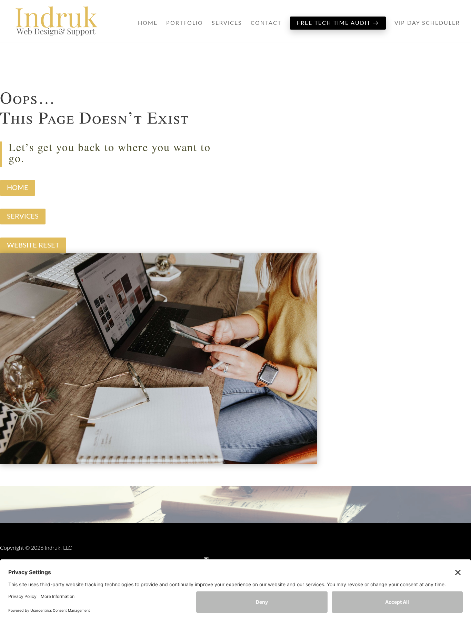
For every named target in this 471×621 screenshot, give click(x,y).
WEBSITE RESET (33, 245)
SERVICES (23, 216)
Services (227, 23)
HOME (17, 188)
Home (148, 23)
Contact (266, 23)
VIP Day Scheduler (427, 23)
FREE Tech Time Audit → (338, 23)
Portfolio (184, 23)
